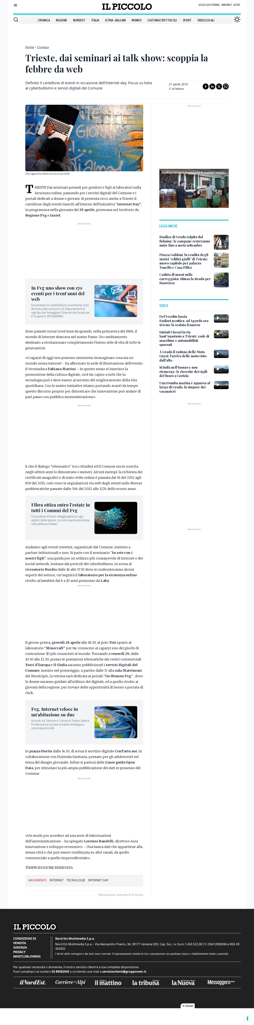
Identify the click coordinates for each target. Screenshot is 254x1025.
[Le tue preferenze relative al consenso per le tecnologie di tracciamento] (247, 1018)
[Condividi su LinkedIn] (212, 86)
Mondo (137, 20)
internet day (98, 880)
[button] (194, 188)
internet (57, 880)
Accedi (236, 4)
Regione (61, 20)
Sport (187, 20)
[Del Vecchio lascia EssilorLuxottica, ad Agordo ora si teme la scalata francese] (221, 318)
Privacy (19, 952)
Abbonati (226, 4)
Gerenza (20, 947)
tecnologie (76, 880)
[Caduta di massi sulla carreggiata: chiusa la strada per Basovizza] (221, 279)
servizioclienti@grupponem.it (124, 971)
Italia (95, 20)
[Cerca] (16, 19)
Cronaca (44, 20)
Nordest (79, 20)
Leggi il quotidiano (209, 4)
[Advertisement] (127, 32)
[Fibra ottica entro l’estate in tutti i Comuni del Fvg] (115, 518)
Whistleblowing (27, 956)
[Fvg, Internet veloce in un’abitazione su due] (115, 722)
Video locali (205, 20)
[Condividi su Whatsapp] (226, 86)
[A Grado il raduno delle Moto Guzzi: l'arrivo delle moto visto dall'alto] (221, 354)
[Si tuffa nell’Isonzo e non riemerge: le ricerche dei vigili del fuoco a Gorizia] (221, 369)
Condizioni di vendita (24, 940)
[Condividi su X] (219, 86)
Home (29, 47)
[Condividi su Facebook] (206, 86)
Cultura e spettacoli (162, 20)
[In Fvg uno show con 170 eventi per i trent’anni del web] (115, 301)
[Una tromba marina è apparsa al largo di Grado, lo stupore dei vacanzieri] (221, 385)
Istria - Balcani (115, 20)
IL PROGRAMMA (53, 316)
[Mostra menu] (15, 5)
